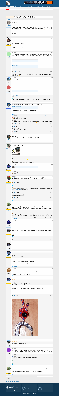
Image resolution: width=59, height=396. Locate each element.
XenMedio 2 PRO (26, 395)
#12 (52, 220)
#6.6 (51, 119)
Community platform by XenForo (29, 393)
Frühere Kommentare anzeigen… (48, 115)
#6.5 (51, 116)
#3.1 (51, 71)
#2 (52, 38)
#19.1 (51, 355)
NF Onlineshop (40, 389)
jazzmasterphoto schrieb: (15, 252)
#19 (52, 348)
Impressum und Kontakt (25, 386)
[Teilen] (51, 21)
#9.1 (51, 172)
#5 (52, 85)
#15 (52, 251)
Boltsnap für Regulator (15, 65)
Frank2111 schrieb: (14, 341)
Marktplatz (39, 387)
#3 (52, 52)
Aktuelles (17, 6)
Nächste (9, 19)
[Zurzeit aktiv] (8, 89)
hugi (14, 295)
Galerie (39, 6)
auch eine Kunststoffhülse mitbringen (16, 189)
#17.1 (51, 295)
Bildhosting (39, 391)
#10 (52, 176)
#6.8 (51, 126)
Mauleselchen (8, 14)
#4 (52, 77)
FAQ (22, 390)
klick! (25, 43)
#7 (52, 135)
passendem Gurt (23, 177)
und (15, 95)
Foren (13, 6)
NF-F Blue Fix (8, 383)
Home (8, 6)
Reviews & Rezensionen (32, 6)
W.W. (14, 172)
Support (23, 389)
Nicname (15, 116)
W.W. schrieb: (13, 279)
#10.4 (51, 197)
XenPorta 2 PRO (26, 394)
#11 (52, 202)
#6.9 (51, 131)
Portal (39, 386)
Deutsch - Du (12, 383)
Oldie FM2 (15, 192)
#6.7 (51, 123)
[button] (9, 6)
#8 (52, 144)
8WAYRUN (33, 394)
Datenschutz (24, 387)
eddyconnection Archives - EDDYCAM (17, 90)
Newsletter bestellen (25, 391)
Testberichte (40, 388)
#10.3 (51, 192)
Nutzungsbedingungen (25, 388)
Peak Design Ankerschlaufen (16, 177)
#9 (52, 164)
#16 (52, 268)
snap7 (14, 126)
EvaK (14, 197)
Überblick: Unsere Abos (13, 9)
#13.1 (51, 239)
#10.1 (51, 182)
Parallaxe (15, 355)
